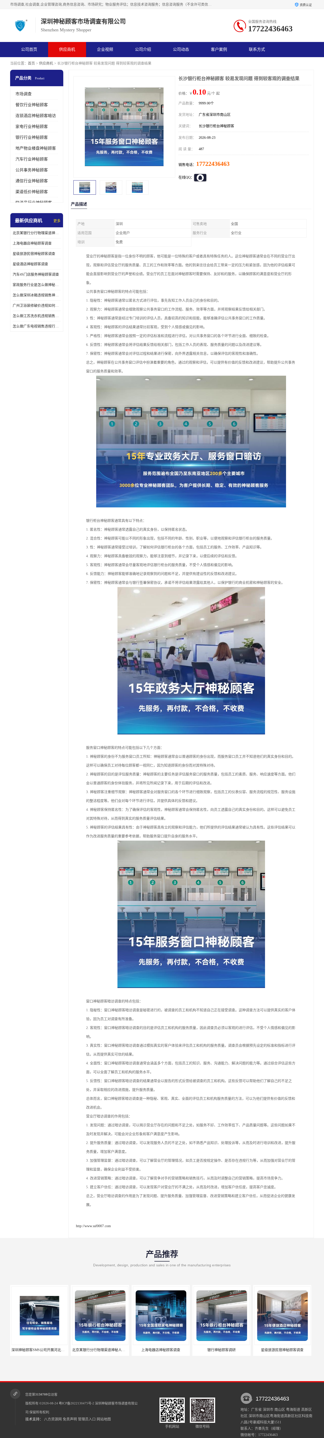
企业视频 (105, 49)
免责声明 (70, 1419)
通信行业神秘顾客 (31, 181)
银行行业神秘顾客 (31, 137)
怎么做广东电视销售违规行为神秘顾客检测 (37, 326)
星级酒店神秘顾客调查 (30, 264)
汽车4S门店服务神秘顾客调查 (36, 274)
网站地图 (104, 1419)
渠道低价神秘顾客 (31, 192)
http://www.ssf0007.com (93, 1226)
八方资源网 (53, 1419)
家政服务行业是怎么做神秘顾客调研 (37, 285)
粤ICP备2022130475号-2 (76, 1403)
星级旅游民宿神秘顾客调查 (34, 254)
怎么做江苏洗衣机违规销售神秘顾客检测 (37, 316)
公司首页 (29, 49)
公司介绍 (143, 49)
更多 (56, 221)
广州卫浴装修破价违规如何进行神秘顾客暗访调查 (37, 305)
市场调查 (23, 94)
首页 (31, 63)
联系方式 (257, 49)
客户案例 (219, 49)
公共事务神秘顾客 (31, 170)
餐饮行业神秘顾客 (31, 105)
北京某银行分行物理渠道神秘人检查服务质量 (37, 233)
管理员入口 (87, 1419)
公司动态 (181, 49)
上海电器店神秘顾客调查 (32, 243)
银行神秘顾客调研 (161, 1350)
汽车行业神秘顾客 (31, 159)
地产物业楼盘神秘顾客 (35, 148)
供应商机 (67, 49)
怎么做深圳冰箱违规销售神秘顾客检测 (37, 295)
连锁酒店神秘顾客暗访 (35, 116)
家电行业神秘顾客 (31, 126)
